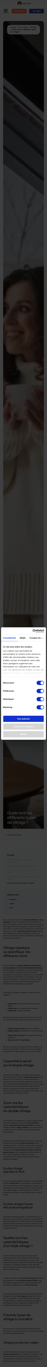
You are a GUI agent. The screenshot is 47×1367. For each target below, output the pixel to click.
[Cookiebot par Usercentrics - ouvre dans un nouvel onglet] (33, 631)
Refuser (23, 734)
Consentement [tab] (9, 638)
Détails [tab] (23, 638)
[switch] (40, 691)
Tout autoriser (23, 719)
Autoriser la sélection (23, 726)
